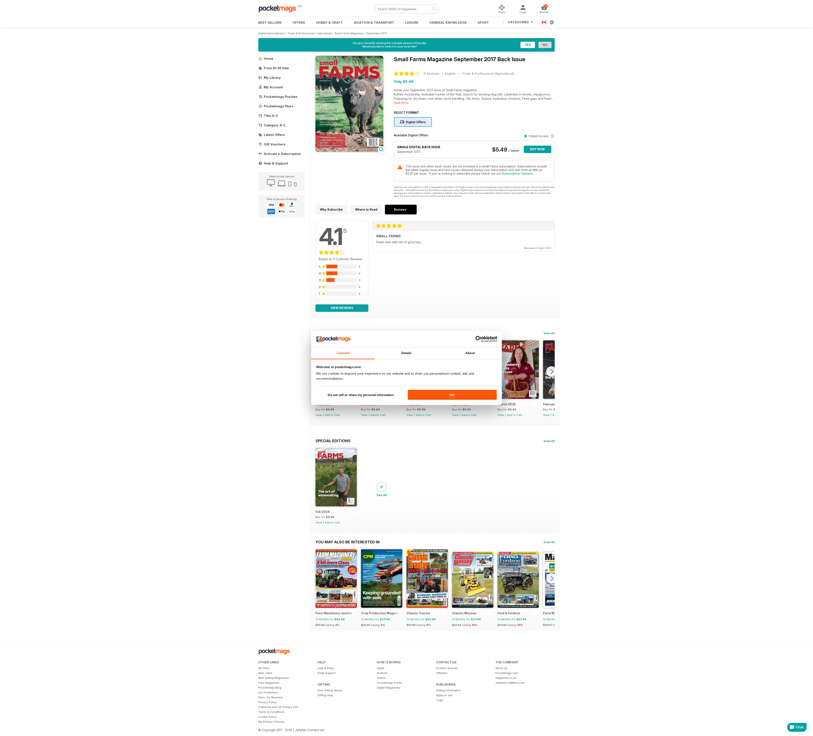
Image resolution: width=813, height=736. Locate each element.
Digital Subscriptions (271, 33)
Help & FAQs (326, 668)
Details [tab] (406, 353)
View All (549, 333)
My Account (273, 87)
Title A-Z (271, 116)
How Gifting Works (330, 690)
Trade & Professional (301, 33)
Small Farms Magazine (349, 33)
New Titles (265, 673)
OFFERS (299, 23)
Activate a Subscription (282, 154)
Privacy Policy (267, 702)
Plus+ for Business (270, 697)
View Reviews (341, 308)
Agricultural (324, 33)
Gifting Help (325, 695)
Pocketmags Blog (269, 687)
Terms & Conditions (271, 712)
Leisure (411, 23)
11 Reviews (431, 73)
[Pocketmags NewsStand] (279, 8)
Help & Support (276, 163)
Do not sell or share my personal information (361, 394)
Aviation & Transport (374, 23)
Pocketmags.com (506, 673)
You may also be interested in (347, 542)
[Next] (551, 371)
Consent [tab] (343, 353)
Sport (483, 23)
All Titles (264, 668)
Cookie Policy (267, 716)
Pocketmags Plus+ (279, 106)
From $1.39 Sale (276, 68)
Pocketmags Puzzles (280, 97)
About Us (501, 668)
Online (381, 677)
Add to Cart (332, 415)
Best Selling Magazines (273, 677)
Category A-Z (274, 125)
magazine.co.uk (505, 677)
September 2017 (376, 33)
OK (452, 394)
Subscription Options (517, 173)
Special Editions (332, 441)
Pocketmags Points (389, 682)
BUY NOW (537, 149)
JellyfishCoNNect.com (509, 682)
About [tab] (470, 353)
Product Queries (447, 668)
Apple (380, 668)
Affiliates (442, 673)
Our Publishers (268, 692)
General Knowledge (448, 23)
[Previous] (318, 578)
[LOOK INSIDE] (349, 150)
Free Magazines (268, 682)
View (318, 415)
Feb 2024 (322, 512)
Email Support (327, 673)
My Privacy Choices (271, 721)
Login (439, 700)
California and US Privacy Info (278, 707)
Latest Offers (274, 135)
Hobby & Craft (329, 23)
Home (268, 59)
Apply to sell (444, 695)
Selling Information (448, 690)
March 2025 (507, 404)
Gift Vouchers (274, 144)
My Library (272, 78)
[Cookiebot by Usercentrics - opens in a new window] (478, 339)
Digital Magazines (388, 687)
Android (382, 673)
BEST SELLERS (270, 23)
